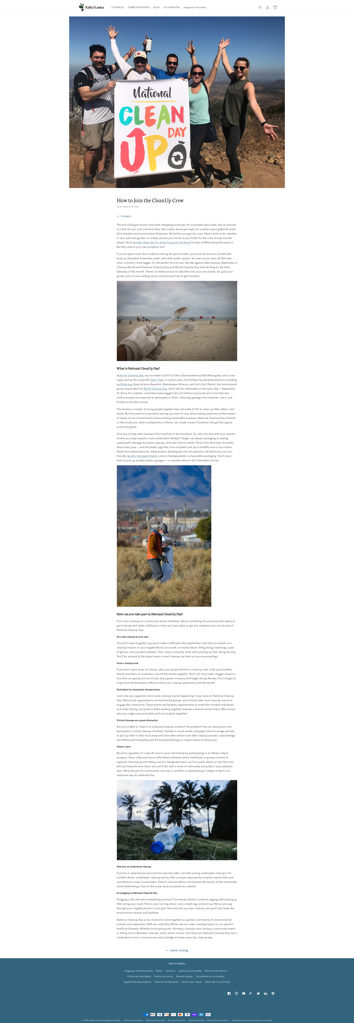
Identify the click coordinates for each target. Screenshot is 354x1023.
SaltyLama (94, 1020)
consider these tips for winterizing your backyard (161, 242)
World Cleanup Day (155, 388)
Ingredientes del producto (137, 981)
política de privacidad (190, 970)
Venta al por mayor (192, 981)
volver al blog (179, 950)
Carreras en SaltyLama (166, 981)
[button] (260, 7)
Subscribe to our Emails (217, 981)
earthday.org (124, 384)
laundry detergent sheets (141, 456)
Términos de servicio (216, 970)
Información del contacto (218, 1020)
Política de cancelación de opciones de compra (252, 1020)
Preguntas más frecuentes (139, 970)
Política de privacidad (155, 1020)
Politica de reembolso (139, 976)
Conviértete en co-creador (210, 976)
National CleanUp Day (130, 375)
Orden (159, 970)
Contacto (170, 970)
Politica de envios (163, 976)
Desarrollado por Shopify (110, 1020)
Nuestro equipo (184, 976)
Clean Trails (157, 379)
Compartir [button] (126, 216)
